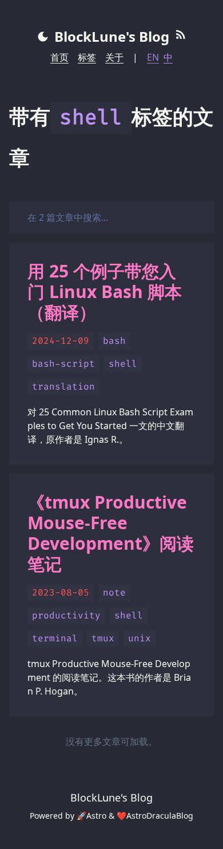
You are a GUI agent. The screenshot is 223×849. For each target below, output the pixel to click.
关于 (114, 57)
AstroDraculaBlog (159, 815)
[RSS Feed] (181, 36)
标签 (87, 57)
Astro (96, 815)
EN (153, 57)
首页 (59, 57)
